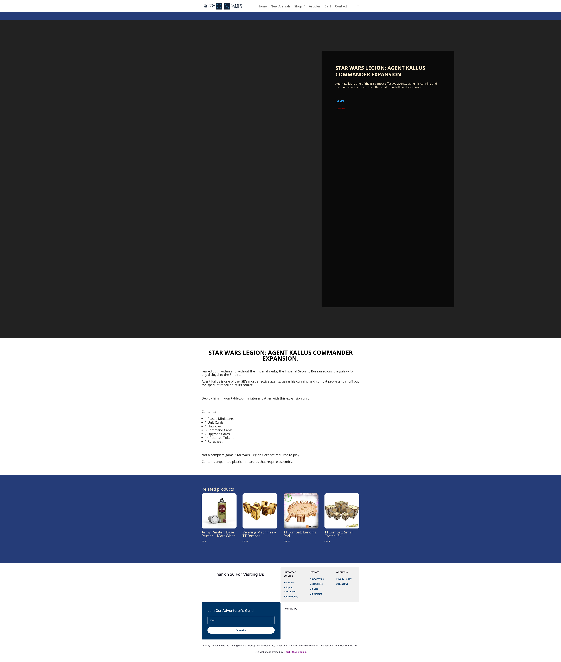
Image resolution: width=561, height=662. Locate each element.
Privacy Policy (344, 578)
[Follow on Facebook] (287, 615)
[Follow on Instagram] (304, 615)
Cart (327, 6)
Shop (298, 6)
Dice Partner (316, 593)
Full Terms (289, 582)
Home (262, 6)
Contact (341, 6)
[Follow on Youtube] (299, 615)
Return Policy (290, 596)
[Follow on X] (293, 615)
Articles (315, 6)
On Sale (314, 588)
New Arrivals (281, 6)
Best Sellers (316, 583)
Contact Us (342, 583)
